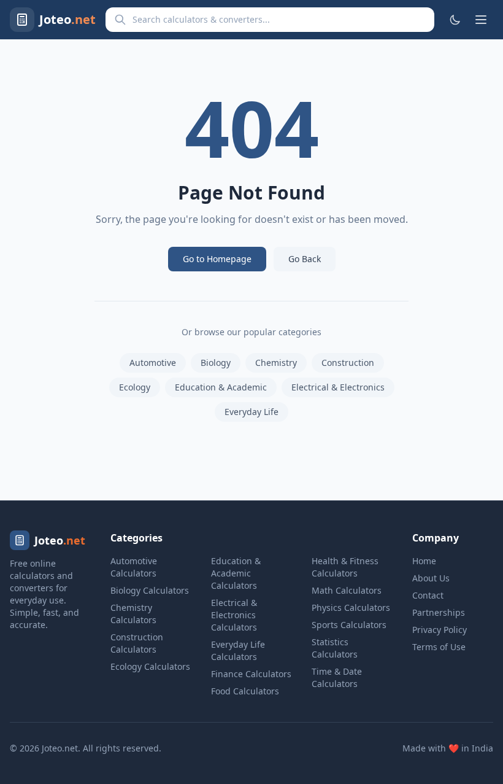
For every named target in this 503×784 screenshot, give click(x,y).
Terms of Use (439, 647)
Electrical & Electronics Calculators (234, 615)
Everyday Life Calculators (238, 650)
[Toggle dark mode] (455, 20)
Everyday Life (251, 411)
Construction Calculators (136, 643)
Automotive (152, 362)
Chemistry (276, 362)
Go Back (304, 259)
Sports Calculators (349, 625)
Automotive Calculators (133, 567)
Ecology (134, 387)
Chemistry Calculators (133, 614)
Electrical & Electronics (338, 387)
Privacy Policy (439, 629)
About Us (431, 578)
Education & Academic (221, 387)
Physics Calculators (351, 607)
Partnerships (438, 612)
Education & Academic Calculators (236, 573)
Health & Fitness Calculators (345, 567)
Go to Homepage (217, 259)
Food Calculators (245, 691)
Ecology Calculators (150, 666)
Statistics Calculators (335, 648)
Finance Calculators (251, 674)
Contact (427, 595)
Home (424, 561)
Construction (347, 362)
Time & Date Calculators (337, 677)
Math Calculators (347, 590)
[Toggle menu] (481, 19)
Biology (216, 362)
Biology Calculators (149, 590)
